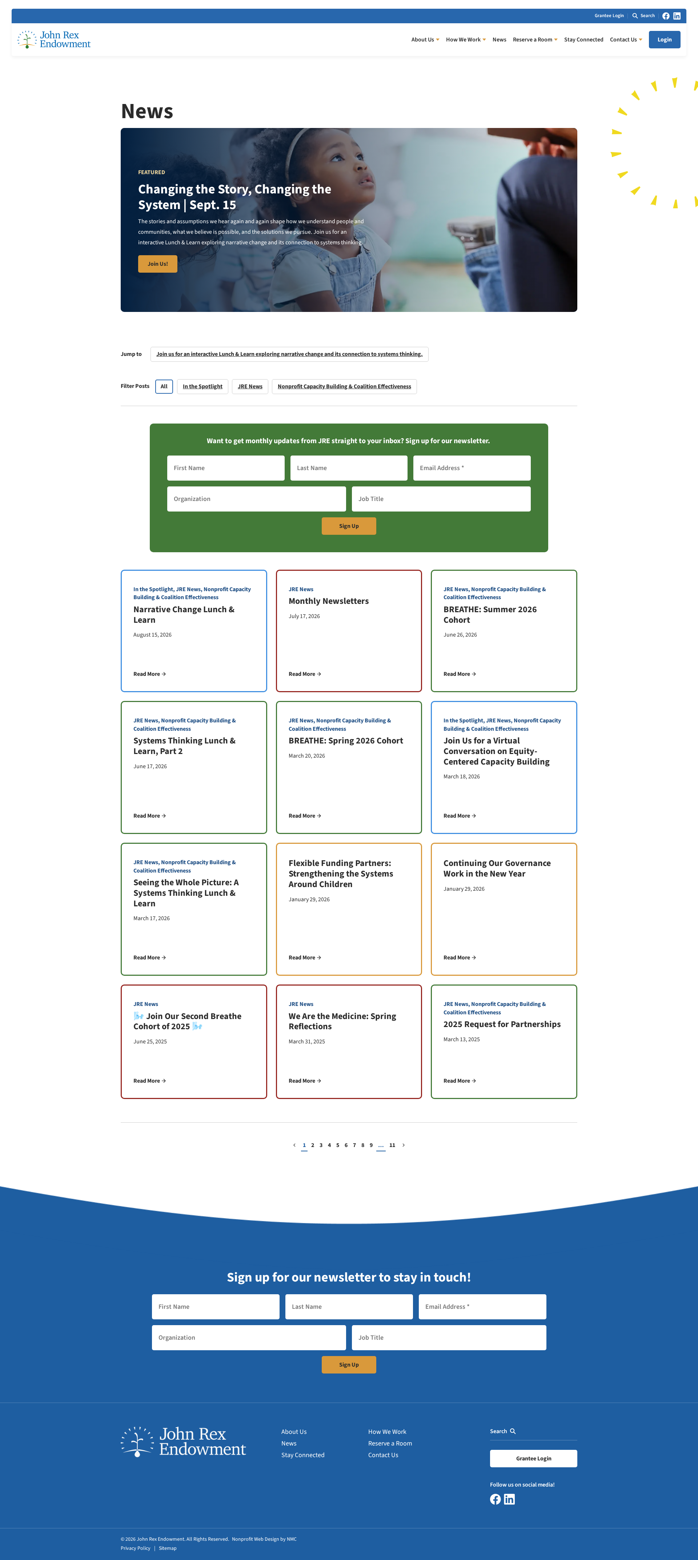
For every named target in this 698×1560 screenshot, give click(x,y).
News (289, 1443)
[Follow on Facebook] (666, 16)
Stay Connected (303, 1455)
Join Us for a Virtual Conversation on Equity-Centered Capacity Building (497, 751)
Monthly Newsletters (329, 601)
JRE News (250, 386)
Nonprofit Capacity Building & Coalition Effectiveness (344, 386)
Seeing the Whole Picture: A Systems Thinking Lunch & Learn (186, 893)
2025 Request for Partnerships (502, 1024)
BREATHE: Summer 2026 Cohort (490, 614)
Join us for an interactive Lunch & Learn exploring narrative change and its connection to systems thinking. (289, 354)
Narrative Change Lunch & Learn (183, 614)
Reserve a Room (390, 1443)
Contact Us (383, 1455)
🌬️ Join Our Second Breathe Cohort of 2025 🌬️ (187, 1021)
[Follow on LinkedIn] (677, 16)
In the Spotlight (202, 386)
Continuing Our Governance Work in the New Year (497, 868)
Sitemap (168, 1548)
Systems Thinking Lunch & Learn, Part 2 (184, 746)
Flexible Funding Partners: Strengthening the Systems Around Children (341, 874)
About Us (294, 1431)
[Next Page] (404, 1145)
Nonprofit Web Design (255, 1539)
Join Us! (158, 264)
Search (498, 1431)
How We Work (387, 1431)
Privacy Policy (136, 1548)
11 (392, 1145)
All (164, 386)
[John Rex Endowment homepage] (54, 39)
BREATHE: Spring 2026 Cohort (346, 740)
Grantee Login (609, 15)
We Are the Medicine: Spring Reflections (342, 1021)
